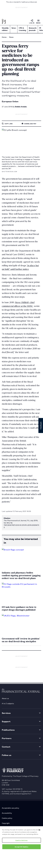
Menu (38, 23)
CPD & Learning (22, 29)
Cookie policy (7, 818)
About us (5, 698)
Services (6, 712)
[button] (40, 425)
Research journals (32, 29)
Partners (6, 738)
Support (6, 721)
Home (4, 37)
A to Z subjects (8, 703)
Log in (31, 23)
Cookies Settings (21, 840)
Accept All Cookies (21, 847)
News (13, 28)
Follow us (6, 755)
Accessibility (7, 813)
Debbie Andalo (21, 106)
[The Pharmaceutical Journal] (4, 21)
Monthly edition (5, 29)
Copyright (6, 823)
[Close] (39, 829)
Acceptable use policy (10, 808)
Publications (8, 729)
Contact (6, 746)
